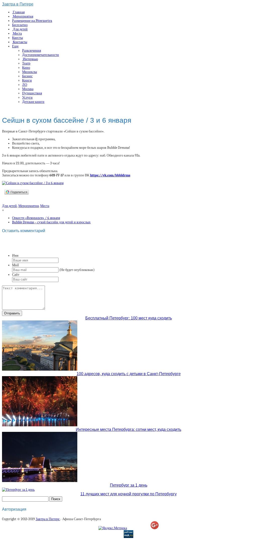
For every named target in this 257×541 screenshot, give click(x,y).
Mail (15, 265)
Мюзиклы (29, 72)
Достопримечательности (40, 55)
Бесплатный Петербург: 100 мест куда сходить (128, 318)
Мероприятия (22, 16)
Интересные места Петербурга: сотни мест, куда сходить (128, 429)
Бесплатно (20, 25)
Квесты (17, 38)
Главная (18, 12)
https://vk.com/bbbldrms (110, 175)
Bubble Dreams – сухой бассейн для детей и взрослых (51, 222)
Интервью (30, 59)
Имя (15, 255)
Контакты (19, 42)
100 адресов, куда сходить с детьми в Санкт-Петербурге (129, 374)
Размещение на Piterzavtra (32, 21)
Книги (27, 80)
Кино (26, 67)
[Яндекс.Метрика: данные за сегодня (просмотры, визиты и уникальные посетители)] (112, 528)
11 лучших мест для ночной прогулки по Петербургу (128, 494)
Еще (15, 46)
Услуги (27, 97)
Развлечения (31, 50)
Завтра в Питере (17, 4)
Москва (27, 89)
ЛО (24, 85)
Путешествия (32, 93)
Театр (26, 63)
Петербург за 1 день (128, 485)
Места (17, 33)
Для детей (20, 29)
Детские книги (33, 102)
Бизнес (27, 76)
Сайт (15, 275)
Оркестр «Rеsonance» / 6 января (36, 218)
